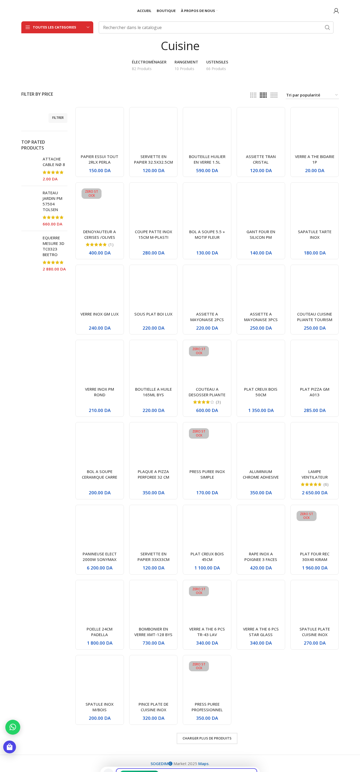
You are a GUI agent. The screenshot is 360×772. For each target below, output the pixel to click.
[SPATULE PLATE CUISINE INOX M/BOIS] (315, 604)
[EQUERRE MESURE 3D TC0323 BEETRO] (30, 253)
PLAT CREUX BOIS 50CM (260, 391)
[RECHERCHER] (327, 27)
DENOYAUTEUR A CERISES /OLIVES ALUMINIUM (99, 237)
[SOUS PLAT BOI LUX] (153, 289)
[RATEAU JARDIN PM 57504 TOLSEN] (30, 208)
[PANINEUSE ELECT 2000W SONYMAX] (100, 529)
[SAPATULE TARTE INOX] (315, 207)
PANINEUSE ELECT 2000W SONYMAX (100, 556)
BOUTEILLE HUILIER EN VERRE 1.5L (207, 159)
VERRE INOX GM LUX (99, 314)
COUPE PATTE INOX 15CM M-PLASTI (153, 234)
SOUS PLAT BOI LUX (153, 314)
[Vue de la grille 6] (274, 95)
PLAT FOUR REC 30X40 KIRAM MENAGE (314, 559)
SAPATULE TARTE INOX (314, 234)
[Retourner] (154, 45)
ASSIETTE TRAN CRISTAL (261, 159)
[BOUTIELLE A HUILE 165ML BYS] (153, 364)
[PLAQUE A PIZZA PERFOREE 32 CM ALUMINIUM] (153, 446)
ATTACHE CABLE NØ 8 (54, 161)
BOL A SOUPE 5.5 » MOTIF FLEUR (207, 234)
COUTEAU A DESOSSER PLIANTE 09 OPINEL (207, 394)
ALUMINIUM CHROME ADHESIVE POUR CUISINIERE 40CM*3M (261, 480)
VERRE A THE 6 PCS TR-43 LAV (207, 631)
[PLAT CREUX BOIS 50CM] (261, 364)
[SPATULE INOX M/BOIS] (100, 679)
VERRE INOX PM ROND (99, 391)
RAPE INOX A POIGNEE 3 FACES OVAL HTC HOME (260, 559)
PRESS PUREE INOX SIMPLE (207, 474)
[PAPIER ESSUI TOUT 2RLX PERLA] (100, 131)
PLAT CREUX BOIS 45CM (207, 556)
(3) (218, 402)
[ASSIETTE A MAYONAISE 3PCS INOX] (261, 289)
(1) (111, 244)
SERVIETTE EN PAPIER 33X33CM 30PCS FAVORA (153, 559)
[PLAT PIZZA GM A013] (315, 364)
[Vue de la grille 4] (253, 95)
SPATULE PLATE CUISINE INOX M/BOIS (315, 634)
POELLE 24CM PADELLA (99, 631)
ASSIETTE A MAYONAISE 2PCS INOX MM (207, 319)
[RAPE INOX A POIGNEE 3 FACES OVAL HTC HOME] (261, 529)
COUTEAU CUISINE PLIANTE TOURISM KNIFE (314, 319)
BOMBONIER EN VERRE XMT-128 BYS (153, 631)
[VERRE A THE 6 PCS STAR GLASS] (261, 604)
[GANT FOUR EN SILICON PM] (261, 207)
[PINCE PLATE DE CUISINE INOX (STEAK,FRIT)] (153, 679)
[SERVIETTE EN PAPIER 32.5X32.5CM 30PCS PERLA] (153, 131)
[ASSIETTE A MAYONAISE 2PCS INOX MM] (207, 289)
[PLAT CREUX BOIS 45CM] (207, 529)
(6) (326, 484)
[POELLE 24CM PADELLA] (100, 604)
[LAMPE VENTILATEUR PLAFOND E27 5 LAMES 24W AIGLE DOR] (315, 446)
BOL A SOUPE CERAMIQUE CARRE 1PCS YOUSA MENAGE (99, 480)
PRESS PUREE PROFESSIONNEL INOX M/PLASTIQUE (207, 709)
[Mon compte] (336, 10)
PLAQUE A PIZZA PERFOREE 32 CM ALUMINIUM (153, 477)
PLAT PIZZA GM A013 (314, 391)
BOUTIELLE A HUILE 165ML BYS (153, 391)
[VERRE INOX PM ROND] (100, 364)
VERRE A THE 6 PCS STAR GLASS (261, 631)
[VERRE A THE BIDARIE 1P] (315, 131)
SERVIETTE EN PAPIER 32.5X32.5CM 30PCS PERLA (153, 162)
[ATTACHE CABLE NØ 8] (30, 169)
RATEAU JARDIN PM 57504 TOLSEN (52, 201)
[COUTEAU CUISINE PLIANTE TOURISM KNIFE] (315, 289)
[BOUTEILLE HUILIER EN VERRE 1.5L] (207, 131)
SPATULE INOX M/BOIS (100, 706)
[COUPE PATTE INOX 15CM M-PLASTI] (153, 207)
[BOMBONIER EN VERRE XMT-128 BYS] (153, 604)
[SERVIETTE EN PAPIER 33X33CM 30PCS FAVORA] (153, 529)
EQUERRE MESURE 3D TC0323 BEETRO (53, 246)
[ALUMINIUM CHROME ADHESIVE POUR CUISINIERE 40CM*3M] (261, 446)
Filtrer (58, 117)
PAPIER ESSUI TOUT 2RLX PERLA (99, 159)
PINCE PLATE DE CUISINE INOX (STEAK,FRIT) (153, 709)
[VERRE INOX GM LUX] (100, 289)
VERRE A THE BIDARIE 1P (314, 159)
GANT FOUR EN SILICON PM (260, 234)
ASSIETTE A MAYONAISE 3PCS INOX (261, 319)
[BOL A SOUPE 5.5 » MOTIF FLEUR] (207, 207)
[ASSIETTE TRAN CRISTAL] (261, 131)
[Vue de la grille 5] (263, 95)
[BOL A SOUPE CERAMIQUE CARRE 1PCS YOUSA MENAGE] (100, 446)
